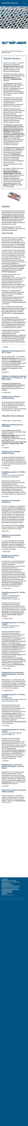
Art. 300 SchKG (6, 509)
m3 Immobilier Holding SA (11, 646)
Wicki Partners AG (17, 582)
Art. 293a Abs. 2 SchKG (10, 684)
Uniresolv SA (15, 662)
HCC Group (19, 658)
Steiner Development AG (19, 302)
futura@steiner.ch (6, 883)
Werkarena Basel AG (18, 613)
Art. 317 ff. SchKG (19, 338)
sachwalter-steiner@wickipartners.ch (10, 889)
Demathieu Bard (12, 271)
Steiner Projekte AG (18, 750)
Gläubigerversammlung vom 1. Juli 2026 (13, 335)
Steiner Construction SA (19, 265)
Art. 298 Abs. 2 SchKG (10, 639)
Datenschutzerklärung (7, 892)
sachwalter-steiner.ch (10, 3)
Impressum (4, 893)
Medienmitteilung (19, 664)
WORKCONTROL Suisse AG (14, 614)
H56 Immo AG (12, 324)
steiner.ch (11, 227)
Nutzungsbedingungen (7, 890)
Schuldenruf (18, 508)
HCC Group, (16, 751)
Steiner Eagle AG (17, 654)
